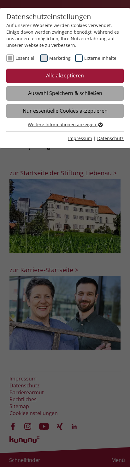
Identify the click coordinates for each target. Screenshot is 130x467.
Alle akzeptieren (65, 75)
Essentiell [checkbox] (25, 58)
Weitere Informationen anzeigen (63, 124)
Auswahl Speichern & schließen (65, 93)
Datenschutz (110, 138)
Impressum (80, 138)
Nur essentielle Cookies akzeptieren (65, 110)
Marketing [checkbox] (60, 58)
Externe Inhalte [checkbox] (100, 58)
